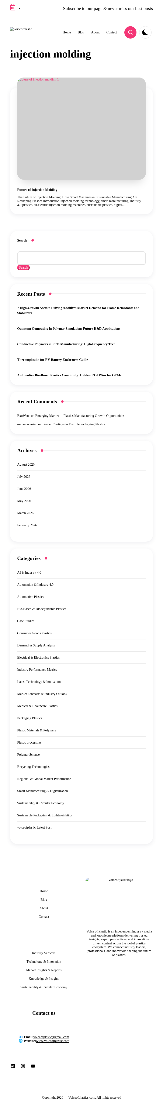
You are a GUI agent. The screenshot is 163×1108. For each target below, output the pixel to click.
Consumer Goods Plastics (34, 633)
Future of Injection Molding (37, 189)
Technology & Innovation (44, 961)
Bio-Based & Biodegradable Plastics (41, 609)
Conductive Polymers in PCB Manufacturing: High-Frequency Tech (66, 344)
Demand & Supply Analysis (36, 645)
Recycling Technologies (33, 766)
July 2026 (23, 476)
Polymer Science (28, 754)
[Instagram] (22, 1067)
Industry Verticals (43, 953)
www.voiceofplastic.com (52, 1041)
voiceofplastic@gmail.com (51, 1037)
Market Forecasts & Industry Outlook (42, 694)
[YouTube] (33, 1067)
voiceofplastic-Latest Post (34, 827)
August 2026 (26, 464)
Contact (44, 916)
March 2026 (25, 513)
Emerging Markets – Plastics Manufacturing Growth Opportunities (79, 415)
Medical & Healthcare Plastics (37, 706)
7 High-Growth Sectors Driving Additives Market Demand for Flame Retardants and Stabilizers (78, 310)
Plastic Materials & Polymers (36, 730)
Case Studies (25, 621)
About (43, 908)
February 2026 (27, 525)
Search (22, 240)
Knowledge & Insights (44, 978)
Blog (44, 899)
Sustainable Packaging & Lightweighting (44, 815)
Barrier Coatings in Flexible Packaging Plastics (73, 424)
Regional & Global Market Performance (44, 779)
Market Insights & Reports (44, 970)
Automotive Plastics (30, 597)
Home (44, 891)
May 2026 (24, 501)
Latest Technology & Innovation (39, 682)
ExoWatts (23, 415)
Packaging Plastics (29, 718)
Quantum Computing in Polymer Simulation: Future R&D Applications (68, 328)
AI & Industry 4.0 (29, 572)
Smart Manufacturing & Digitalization (42, 791)
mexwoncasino (27, 424)
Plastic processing (29, 742)
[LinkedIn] (12, 1067)
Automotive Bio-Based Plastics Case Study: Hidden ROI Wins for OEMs (69, 375)
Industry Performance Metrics (37, 669)
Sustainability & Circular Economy (40, 803)
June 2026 (24, 489)
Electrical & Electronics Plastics (38, 657)
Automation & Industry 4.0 (35, 584)
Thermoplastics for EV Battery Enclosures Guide (52, 359)
